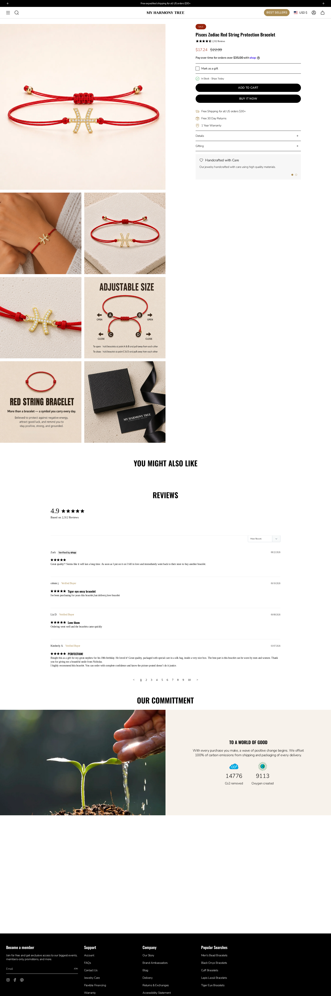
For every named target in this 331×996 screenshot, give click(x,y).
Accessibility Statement (157, 993)
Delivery (147, 978)
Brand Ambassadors (155, 963)
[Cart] (322, 12)
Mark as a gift (209, 68)
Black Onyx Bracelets (214, 963)
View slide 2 (296, 175)
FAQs (87, 963)
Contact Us (90, 970)
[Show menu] (8, 12)
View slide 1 (292, 175)
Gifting (200, 146)
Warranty (90, 993)
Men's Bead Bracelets (214, 955)
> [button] (197, 679)
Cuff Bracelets (209, 970)
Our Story (148, 955)
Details (200, 136)
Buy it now (248, 99)
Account (89, 955)
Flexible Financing (95, 985)
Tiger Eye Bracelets (212, 985)
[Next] (323, 3)
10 (189, 679)
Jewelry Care (92, 978)
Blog (145, 970)
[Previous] (8, 3)
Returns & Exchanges (156, 985)
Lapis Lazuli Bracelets (214, 978)
